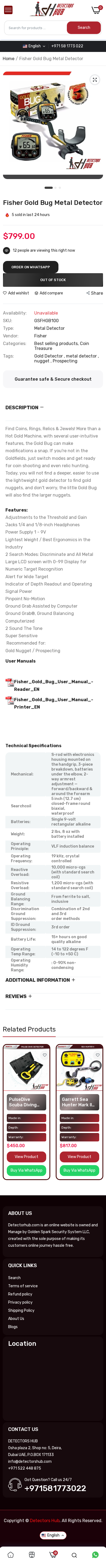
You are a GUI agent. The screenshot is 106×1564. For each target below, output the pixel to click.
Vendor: (10, 336)
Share (97, 293)
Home (8, 58)
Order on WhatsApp (30, 267)
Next (96, 1117)
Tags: (8, 356)
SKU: (7, 320)
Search (14, 1278)
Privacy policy (20, 1302)
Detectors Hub (45, 1520)
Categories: (14, 343)
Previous (9, 1117)
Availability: (15, 313)
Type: (8, 328)
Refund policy (20, 1294)
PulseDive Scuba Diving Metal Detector (25, 1102)
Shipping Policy (21, 1310)
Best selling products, (57, 343)
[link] (44, 1055)
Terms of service (23, 1286)
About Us (16, 1318)
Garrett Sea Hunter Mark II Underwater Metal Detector (78, 1102)
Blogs (13, 1327)
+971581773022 (55, 1488)
